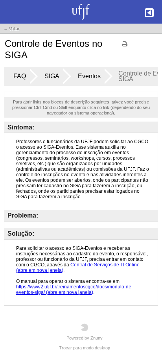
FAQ (19, 76)
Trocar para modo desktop (84, 347)
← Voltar (12, 28)
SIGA (51, 76)
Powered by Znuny (84, 338)
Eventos (89, 76)
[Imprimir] (124, 46)
